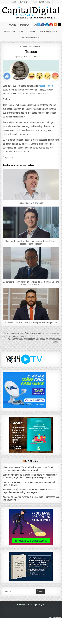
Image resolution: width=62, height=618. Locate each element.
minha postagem (45, 85)
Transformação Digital (48, 31)
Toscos (31, 51)
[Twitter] (38, 24)
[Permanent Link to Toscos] (31, 70)
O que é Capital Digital (41, 2)
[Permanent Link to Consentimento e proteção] (31, 184)
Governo (12, 25)
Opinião (32, 31)
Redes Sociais (9, 31)
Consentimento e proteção (31, 203)
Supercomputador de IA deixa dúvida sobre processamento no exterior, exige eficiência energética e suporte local (30, 476)
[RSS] (55, 24)
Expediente (24, 2)
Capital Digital (32, 461)
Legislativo (24, 25)
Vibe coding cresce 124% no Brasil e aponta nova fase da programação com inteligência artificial (29, 469)
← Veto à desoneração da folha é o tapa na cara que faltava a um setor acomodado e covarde (30, 335)
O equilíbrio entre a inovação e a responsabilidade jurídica (31, 322)
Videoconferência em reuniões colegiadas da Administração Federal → (34, 340)
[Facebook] (43, 24)
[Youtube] (51, 24)
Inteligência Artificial (31, 37)
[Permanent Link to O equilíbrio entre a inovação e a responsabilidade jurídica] (31, 304)
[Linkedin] (47, 24)
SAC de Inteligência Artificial (55, 617)
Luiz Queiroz (22, 56)
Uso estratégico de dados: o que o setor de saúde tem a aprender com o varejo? (31, 242)
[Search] (59, 24)
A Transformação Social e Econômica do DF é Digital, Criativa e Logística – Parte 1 (31, 283)
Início (14, 2)
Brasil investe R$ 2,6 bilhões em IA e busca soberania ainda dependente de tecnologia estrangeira (29, 491)
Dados (21, 31)
